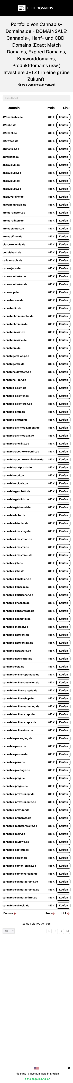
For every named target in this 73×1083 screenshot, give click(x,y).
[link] (49, 931)
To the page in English (36, 1078)
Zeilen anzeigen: (9, 931)
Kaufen (63, 117)
